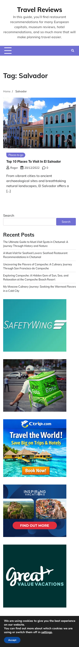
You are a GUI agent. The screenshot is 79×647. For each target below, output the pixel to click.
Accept (12, 640)
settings (46, 632)
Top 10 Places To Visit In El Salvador (33, 162)
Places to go (15, 155)
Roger (14, 167)
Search (8, 215)
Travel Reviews (39, 10)
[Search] (73, 50)
